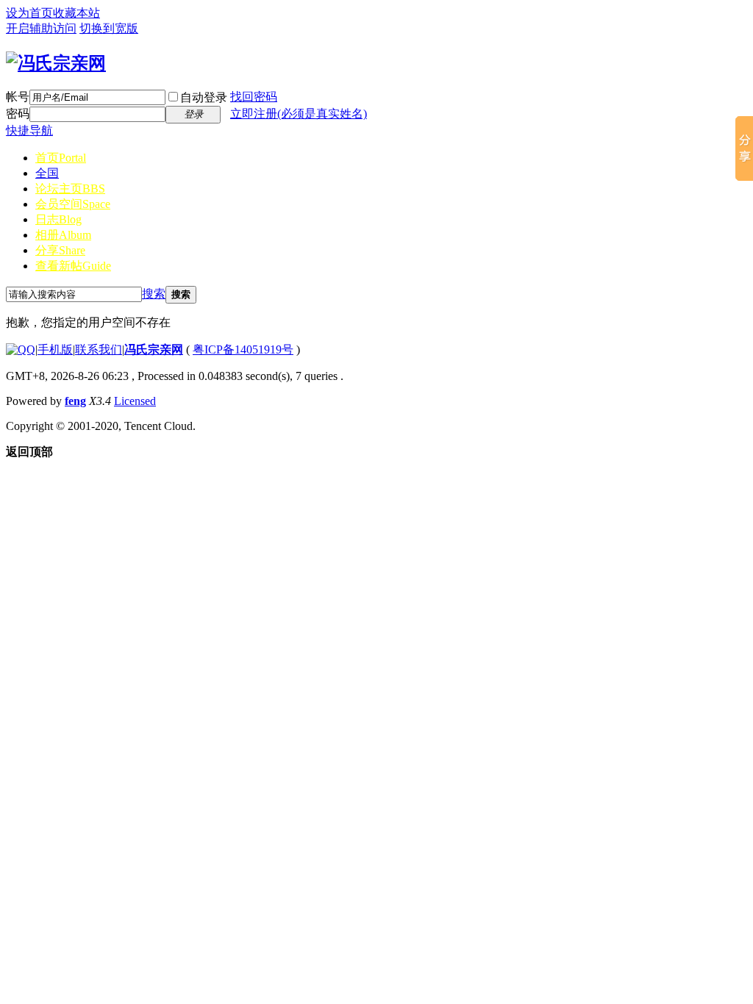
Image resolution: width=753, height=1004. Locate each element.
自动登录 (203, 97)
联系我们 (98, 349)
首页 (60, 157)
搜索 (153, 293)
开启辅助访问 (41, 28)
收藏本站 (76, 13)
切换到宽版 (108, 28)
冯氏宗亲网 (153, 349)
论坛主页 (70, 188)
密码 (17, 113)
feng (75, 401)
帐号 (17, 96)
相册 (63, 235)
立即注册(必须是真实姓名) (298, 113)
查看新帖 (73, 265)
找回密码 (253, 96)
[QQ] (20, 349)
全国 (47, 173)
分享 (60, 250)
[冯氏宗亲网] (56, 63)
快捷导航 (29, 130)
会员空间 (72, 204)
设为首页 (29, 13)
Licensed (135, 401)
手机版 (55, 349)
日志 (58, 219)
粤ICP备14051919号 (243, 349)
